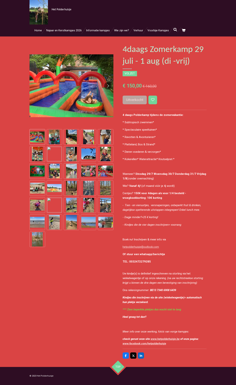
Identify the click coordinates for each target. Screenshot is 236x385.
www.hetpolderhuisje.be (165, 339)
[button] (37, 137)
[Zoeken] (175, 29)
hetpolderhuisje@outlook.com (141, 246)
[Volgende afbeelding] (108, 86)
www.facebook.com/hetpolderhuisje (144, 343)
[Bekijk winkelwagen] (183, 30)
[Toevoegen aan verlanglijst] (152, 100)
